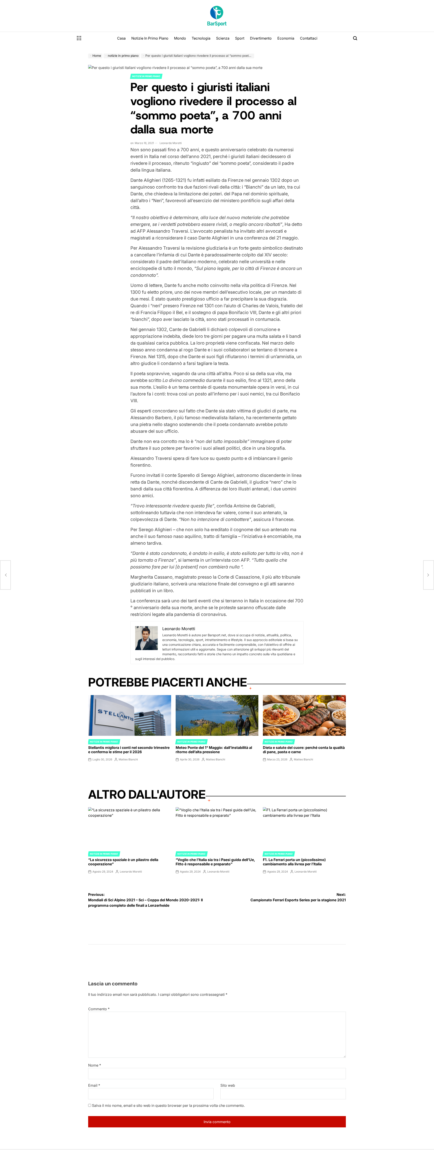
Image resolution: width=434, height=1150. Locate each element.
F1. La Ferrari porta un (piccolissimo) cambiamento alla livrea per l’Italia (294, 861)
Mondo (180, 38)
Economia (285, 38)
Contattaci (308, 38)
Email (94, 1085)
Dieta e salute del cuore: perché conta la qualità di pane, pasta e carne (304, 749)
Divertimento (261, 38)
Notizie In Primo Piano (149, 38)
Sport (239, 38)
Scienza (222, 38)
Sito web (227, 1085)
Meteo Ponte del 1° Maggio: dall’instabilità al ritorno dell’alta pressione (214, 749)
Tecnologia (201, 38)
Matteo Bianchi (128, 759)
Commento (99, 1009)
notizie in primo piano (146, 76)
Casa (121, 38)
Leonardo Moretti (171, 143)
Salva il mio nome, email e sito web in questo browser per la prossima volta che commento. (168, 1105)
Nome (94, 1065)
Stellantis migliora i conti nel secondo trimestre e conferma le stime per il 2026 (129, 749)
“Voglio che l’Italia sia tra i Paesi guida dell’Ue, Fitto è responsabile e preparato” (215, 861)
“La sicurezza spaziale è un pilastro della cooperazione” (123, 861)
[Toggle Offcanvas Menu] (79, 38)
